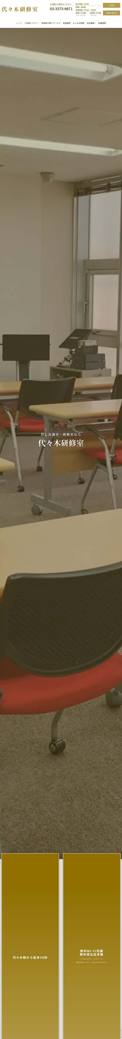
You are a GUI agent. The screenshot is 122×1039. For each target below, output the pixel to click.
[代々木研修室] (20, 9)
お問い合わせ (111, 13)
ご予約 (111, 5)
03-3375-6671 (61, 8)
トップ (19, 23)
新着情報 (102, 23)
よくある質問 (78, 23)
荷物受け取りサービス (51, 23)
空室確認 (67, 23)
